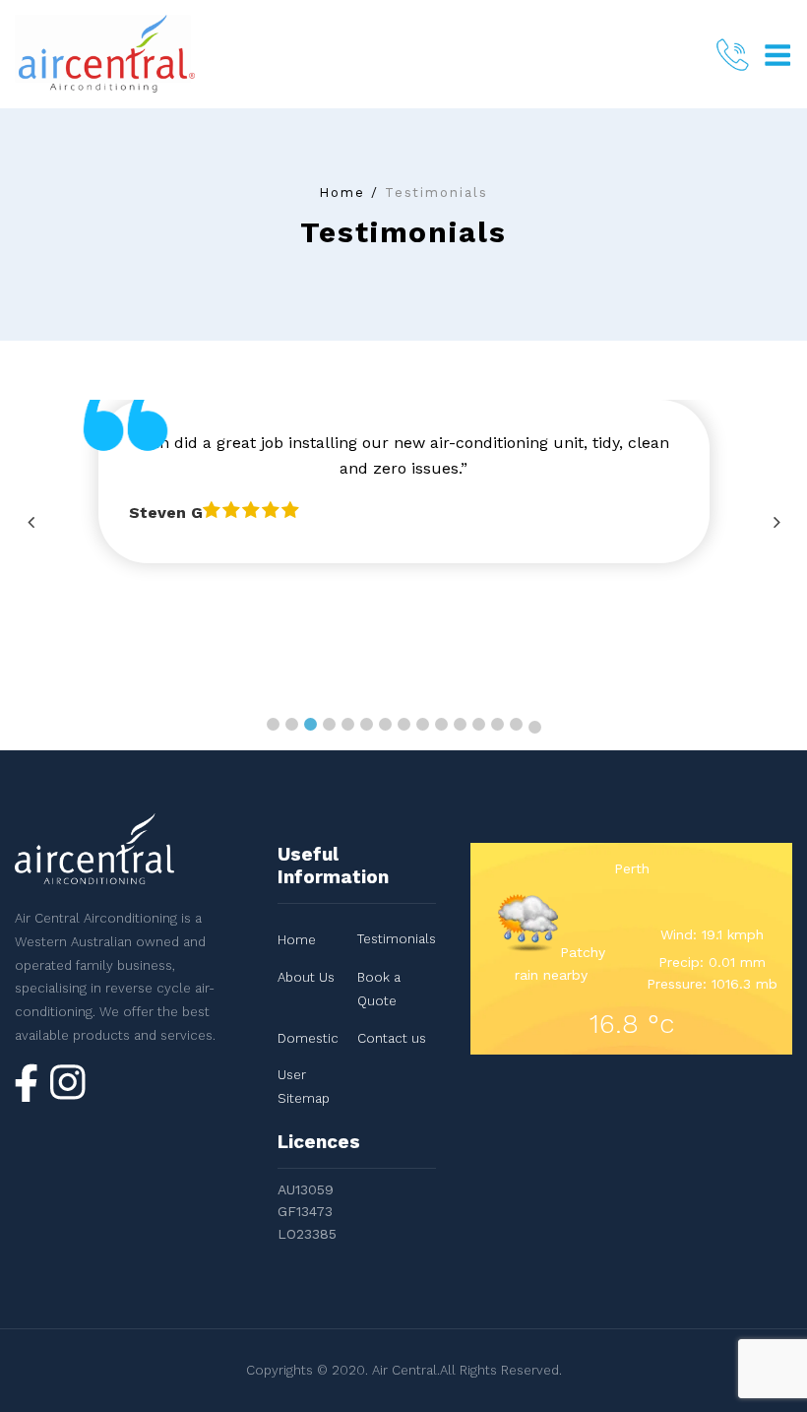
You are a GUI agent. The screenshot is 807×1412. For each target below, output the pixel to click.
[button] (273, 724)
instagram (68, 1085)
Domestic (308, 1038)
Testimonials (396, 938)
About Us (306, 977)
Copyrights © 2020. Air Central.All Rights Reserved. (404, 1370)
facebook (27, 1082)
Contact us (391, 1038)
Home (342, 192)
